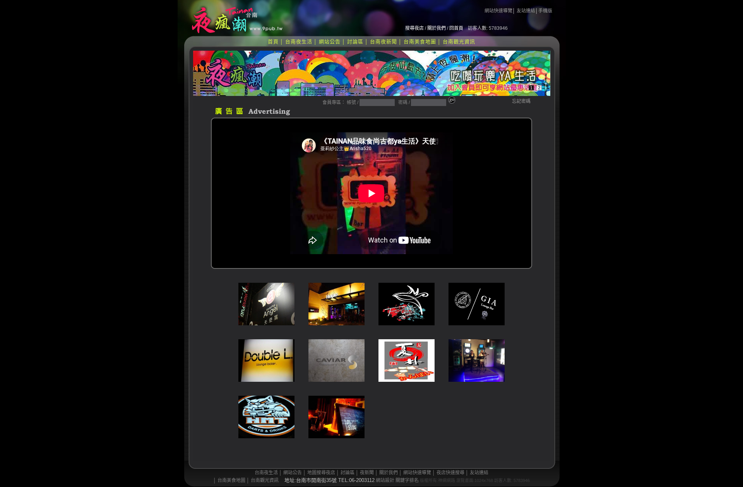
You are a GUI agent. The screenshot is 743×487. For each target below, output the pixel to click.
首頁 (273, 41)
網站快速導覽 (498, 11)
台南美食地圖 (420, 41)
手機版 (545, 11)
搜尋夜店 (414, 28)
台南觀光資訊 (459, 41)
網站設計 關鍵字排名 (397, 480)
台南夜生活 (298, 41)
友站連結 (526, 11)
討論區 (355, 41)
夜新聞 (367, 472)
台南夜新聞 (383, 41)
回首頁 (456, 28)
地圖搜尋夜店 (321, 472)
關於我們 (436, 28)
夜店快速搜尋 (450, 472)
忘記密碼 (521, 101)
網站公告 (330, 41)
